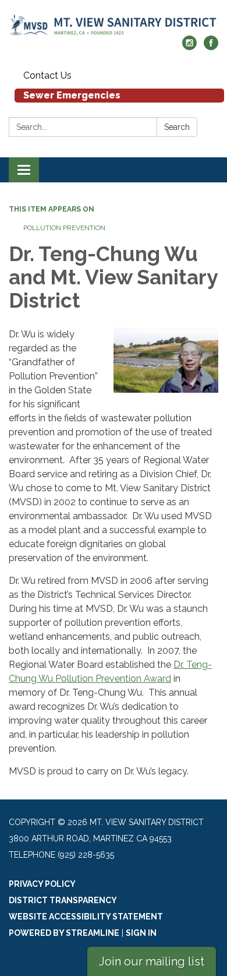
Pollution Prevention (64, 228)
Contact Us (47, 75)
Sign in (141, 933)
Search (177, 127)
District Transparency (63, 900)
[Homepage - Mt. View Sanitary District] (113, 24)
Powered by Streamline (64, 933)
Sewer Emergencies (71, 95)
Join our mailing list (151, 961)
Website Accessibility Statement (86, 916)
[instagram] (189, 46)
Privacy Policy (42, 884)
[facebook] (211, 46)
